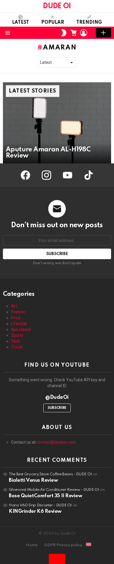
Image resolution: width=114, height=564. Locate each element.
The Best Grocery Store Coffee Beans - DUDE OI (50, 474)
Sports (17, 335)
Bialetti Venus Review (33, 480)
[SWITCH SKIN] (63, 33)
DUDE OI (57, 6)
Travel (17, 347)
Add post (103, 32)
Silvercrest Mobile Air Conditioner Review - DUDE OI (54, 490)
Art (14, 306)
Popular (52, 22)
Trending (89, 22)
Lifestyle (19, 323)
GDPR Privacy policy (63, 545)
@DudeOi (57, 397)
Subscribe (57, 408)
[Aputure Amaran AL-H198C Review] (57, 123)
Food (15, 317)
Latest (20, 22)
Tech (15, 341)
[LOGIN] (83, 33)
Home (31, 545)
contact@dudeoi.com (56, 442)
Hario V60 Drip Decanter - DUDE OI (40, 505)
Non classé (21, 329)
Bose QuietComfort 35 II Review (45, 495)
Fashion (18, 312)
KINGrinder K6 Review (35, 511)
